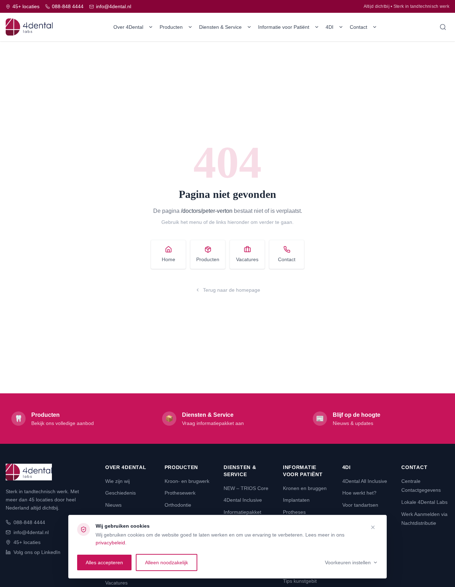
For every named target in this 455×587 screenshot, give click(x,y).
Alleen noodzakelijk (166, 562)
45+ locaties (25, 6)
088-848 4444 (68, 6)
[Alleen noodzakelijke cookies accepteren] (373, 527)
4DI (329, 27)
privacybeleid (110, 542)
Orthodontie (178, 505)
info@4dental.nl (113, 6)
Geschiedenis (120, 493)
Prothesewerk (180, 493)
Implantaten (296, 500)
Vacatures (247, 259)
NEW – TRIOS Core (246, 488)
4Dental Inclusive (243, 500)
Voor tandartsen (360, 505)
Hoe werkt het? (359, 493)
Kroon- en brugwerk (187, 481)
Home (168, 259)
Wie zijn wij (117, 481)
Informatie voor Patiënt (283, 27)
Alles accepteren (104, 562)
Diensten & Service (220, 27)
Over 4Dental (128, 27)
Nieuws (113, 505)
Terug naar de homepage (231, 290)
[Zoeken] (443, 27)
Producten (171, 27)
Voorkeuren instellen (348, 562)
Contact (358, 27)
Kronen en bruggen (305, 488)
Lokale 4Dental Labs (424, 502)
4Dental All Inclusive (364, 481)
